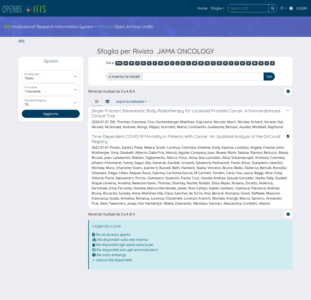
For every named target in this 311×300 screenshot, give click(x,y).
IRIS (21, 41)
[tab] (97, 101)
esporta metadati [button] (130, 101)
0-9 (119, 63)
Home (202, 8)
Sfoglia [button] (216, 8)
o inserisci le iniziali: (124, 76)
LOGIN (301, 8)
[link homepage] (26, 8)
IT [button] (282, 8)
